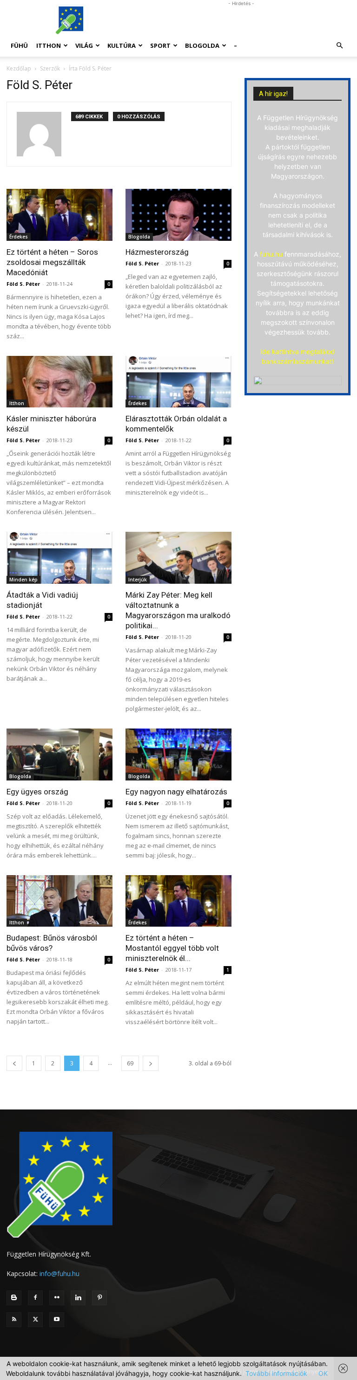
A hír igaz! (273, 93)
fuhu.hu (271, 254)
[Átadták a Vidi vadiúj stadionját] (59, 558)
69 (130, 1063)
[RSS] (14, 1319)
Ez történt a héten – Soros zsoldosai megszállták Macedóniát (52, 262)
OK (323, 1373)
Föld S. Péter (23, 283)
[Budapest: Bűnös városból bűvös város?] (59, 901)
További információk (276, 1373)
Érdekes (18, 236)
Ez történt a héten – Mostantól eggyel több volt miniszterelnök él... (172, 948)
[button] (339, 45)
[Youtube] (56, 1319)
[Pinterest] (99, 1297)
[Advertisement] (241, 20)
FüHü (19, 45)
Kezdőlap (19, 68)
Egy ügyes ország (37, 791)
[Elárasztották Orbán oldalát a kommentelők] (178, 382)
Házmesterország (157, 252)
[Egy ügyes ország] (59, 754)
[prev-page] (14, 1063)
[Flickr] (56, 1297)
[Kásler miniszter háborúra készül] (59, 382)
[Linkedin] (78, 1297)
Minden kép (23, 579)
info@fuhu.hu (59, 1273)
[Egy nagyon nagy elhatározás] (178, 754)
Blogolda (202, 45)
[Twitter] (35, 1319)
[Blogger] (14, 1297)
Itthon (48, 45)
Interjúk (137, 579)
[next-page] (151, 1063)
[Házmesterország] (178, 215)
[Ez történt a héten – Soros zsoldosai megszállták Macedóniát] (59, 215)
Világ (84, 45)
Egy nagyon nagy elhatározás (176, 791)
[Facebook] (35, 1297)
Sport (160, 45)
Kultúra (121, 45)
